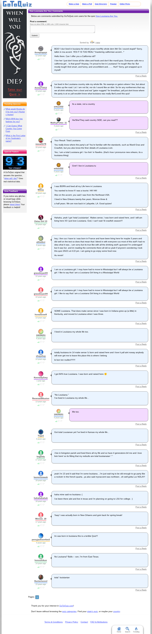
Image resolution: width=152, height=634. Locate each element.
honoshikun (41, 560)
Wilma (41, 190)
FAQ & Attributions (98, 622)
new (98, 42)
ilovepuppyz (41, 52)
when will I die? (10, 178)
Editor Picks (125, 4)
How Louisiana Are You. (107, 16)
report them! (15, 204)
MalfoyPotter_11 (58, 123)
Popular (113, 4)
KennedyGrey (41, 377)
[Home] (17, 4)
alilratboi (40, 242)
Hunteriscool (40, 581)
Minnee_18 (40, 519)
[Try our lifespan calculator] (15, 162)
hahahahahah (41, 498)
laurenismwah (41, 477)
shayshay (41, 356)
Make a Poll (87, 4)
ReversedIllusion (40, 398)
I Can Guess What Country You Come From (14, 129)
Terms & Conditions (53, 622)
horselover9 (41, 314)
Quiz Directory (101, 4)
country (116, 611)
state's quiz (92, 611)
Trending (136, 632)
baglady (41, 456)
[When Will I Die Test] (15, 53)
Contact (84, 622)
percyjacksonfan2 (41, 539)
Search (127, 632)
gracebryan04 (41, 273)
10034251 (41, 335)
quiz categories (69, 611)
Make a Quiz (74, 4)
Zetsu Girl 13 (40, 221)
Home (119, 632)
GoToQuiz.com (66, 606)
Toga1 (41, 436)
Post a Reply (141, 76)
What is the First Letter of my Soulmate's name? (15, 138)
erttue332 (58, 106)
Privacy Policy (71, 622)
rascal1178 (40, 144)
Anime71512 (41, 88)
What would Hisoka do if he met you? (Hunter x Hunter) (15, 112)
